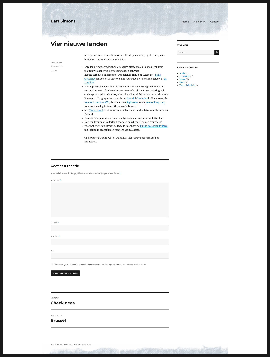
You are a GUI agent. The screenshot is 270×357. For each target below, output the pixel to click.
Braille (182, 73)
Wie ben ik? (199, 21)
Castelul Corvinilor (137, 98)
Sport (181, 82)
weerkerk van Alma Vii (96, 102)
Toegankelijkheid (187, 85)
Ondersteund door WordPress (77, 345)
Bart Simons (63, 21)
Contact (214, 21)
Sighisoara (132, 102)
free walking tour (155, 102)
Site (53, 250)
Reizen (54, 70)
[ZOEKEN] (216, 52)
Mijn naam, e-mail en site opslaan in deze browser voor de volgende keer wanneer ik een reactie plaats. (100, 265)
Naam (55, 223)
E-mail (55, 236)
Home (185, 21)
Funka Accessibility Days (153, 125)
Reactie (56, 180)
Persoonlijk (184, 76)
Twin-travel (96, 110)
